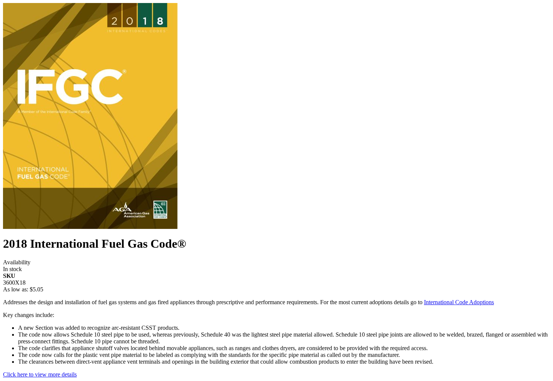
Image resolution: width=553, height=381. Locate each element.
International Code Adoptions (459, 302)
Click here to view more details (40, 374)
